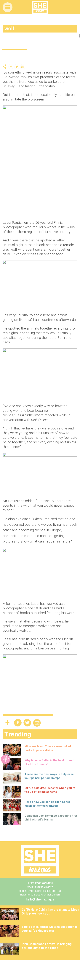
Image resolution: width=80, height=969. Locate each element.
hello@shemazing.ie (40, 899)
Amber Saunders (17, 59)
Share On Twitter (17, 66)
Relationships (26, 54)
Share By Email (22, 66)
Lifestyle (7, 54)
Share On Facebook (11, 66)
